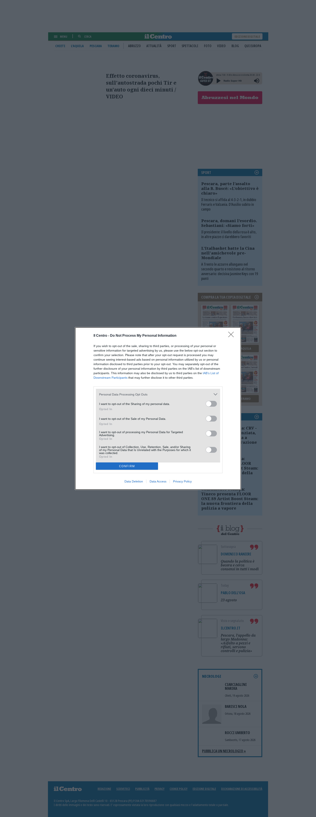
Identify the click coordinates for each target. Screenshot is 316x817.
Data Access (158, 481)
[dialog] (158, 408)
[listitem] (158, 394)
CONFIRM (127, 466)
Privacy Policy (182, 481)
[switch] (211, 404)
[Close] (232, 336)
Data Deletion (133, 481)
